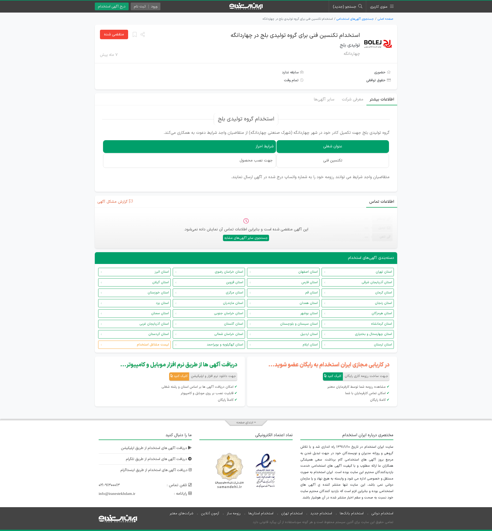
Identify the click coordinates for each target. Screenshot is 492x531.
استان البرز (162, 271)
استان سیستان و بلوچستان (299, 323)
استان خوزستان (158, 292)
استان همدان (309, 303)
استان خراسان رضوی (229, 271)
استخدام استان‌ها (260, 513)
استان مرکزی (234, 292)
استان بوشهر (309, 313)
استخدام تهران (292, 513)
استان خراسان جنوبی (228, 313)
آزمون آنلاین (210, 513)
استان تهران (384, 271)
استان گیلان (160, 282)
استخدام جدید (321, 513)
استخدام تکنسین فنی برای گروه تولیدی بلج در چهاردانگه (295, 35)
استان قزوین (234, 282)
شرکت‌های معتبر (181, 513)
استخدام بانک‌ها (352, 513)
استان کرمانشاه (381, 323)
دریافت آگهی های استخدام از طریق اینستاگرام (154, 470)
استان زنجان (383, 303)
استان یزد (162, 303)
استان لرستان (383, 344)
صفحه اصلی (385, 19)
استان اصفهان (308, 271)
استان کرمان (383, 292)
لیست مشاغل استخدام (153, 344)
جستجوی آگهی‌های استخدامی (355, 19)
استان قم (311, 292)
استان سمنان (160, 313)
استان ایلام (310, 344)
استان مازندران (233, 303)
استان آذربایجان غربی (154, 323)
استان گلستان (233, 323)
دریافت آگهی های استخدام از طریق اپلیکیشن (154, 448)
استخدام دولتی (382, 513)
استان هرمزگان (382, 313)
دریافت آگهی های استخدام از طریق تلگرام (157, 459)
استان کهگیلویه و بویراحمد (225, 344)
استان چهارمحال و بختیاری (373, 334)
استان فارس (309, 282)
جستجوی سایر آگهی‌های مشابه (246, 238)
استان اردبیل (309, 334)
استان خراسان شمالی (228, 334)
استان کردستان (158, 334)
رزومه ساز (234, 513)
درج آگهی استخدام (112, 6)
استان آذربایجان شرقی (377, 282)
